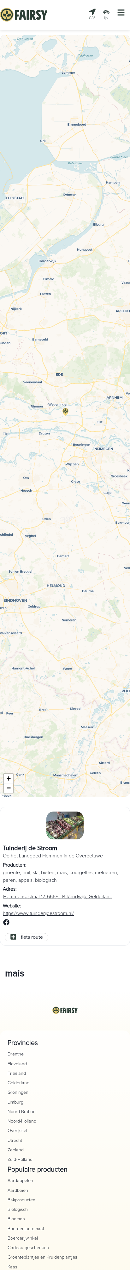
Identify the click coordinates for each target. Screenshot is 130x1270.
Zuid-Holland (20, 1159)
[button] (65, 415)
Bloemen (16, 1219)
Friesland (17, 1073)
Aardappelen (20, 1181)
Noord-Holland (22, 1121)
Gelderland (18, 1083)
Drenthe (16, 1054)
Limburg (15, 1102)
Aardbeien (18, 1190)
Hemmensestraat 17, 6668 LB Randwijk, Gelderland (57, 897)
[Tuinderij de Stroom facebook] (6, 924)
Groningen (18, 1092)
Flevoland (17, 1064)
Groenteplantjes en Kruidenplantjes (42, 1257)
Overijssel (17, 1131)
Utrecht (15, 1140)
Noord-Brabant (22, 1112)
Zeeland (16, 1150)
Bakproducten (21, 1200)
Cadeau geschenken (28, 1248)
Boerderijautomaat (26, 1229)
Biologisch (18, 1209)
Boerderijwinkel (23, 1238)
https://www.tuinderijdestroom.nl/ (38, 913)
